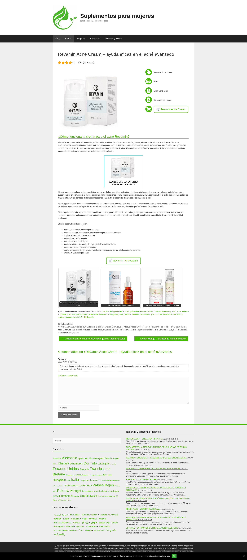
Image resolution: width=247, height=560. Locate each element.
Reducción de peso (90, 491)
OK (174, 556)
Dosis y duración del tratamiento (138, 311)
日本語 (85, 522)
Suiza (93, 495)
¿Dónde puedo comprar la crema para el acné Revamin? (83, 314)
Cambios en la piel (93, 327)
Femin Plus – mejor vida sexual (143, 509)
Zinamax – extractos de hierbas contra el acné (152, 528)
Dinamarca (106, 327)
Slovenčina (91, 526)
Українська (99, 530)
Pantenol (107, 330)
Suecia (176, 330)
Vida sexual (95, 38)
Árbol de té (79, 327)
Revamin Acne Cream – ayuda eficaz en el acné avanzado (156, 458)
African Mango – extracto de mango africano (163, 338)
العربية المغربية (61, 515)
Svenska (73, 530)
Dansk (94, 515)
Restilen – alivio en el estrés (142, 479)
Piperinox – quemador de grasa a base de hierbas (153, 468)
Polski (115, 522)
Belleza (68, 38)
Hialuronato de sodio (159, 327)
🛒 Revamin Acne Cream (171, 109)
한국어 (94, 522)
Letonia (102, 480)
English (57, 519)
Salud (57, 38)
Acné (63, 327)
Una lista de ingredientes (112, 311)
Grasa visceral (70, 475)
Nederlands (104, 522)
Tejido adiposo (103, 496)
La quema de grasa (89, 480)
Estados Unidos (136, 327)
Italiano (76, 522)
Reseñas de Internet (140, 314)
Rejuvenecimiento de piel (147, 330)
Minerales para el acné (72, 330)
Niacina (78, 486)
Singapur (75, 496)
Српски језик (60, 530)
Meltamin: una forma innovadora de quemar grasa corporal (94, 338)
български (75, 515)
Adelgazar (81, 38)
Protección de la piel (127, 330)
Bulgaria (116, 459)
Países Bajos (96, 330)
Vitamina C (56, 500)
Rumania (64, 495)
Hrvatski (93, 519)
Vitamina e (64, 500)
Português (59, 526)
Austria (108, 458)
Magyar (102, 519)
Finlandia (84, 469)
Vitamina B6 (113, 496)
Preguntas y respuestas (119, 314)
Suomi (66, 519)
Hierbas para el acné (177, 327)
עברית (84, 519)
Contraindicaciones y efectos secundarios (171, 311)
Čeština (85, 515)
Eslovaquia (103, 463)
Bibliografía (89, 317)
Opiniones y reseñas (113, 38)
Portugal (75, 491)
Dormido (115, 327)
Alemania (70, 327)
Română (70, 526)
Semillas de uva (165, 330)
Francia (147, 327)
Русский (80, 526)
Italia (60, 330)
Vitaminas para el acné (69, 332)
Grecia (78, 475)
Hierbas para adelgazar (95, 475)
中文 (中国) (59, 534)
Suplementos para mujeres (117, 16)
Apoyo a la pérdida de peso (91, 458)
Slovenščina (104, 526)
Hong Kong (107, 475)
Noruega (86, 330)
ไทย (81, 530)
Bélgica (55, 464)
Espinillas (124, 327)
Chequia (63, 463)
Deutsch (103, 515)
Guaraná (84, 475)
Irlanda (67, 480)
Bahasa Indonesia (62, 522)
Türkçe (88, 530)
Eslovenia (112, 464)
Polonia (115, 330)
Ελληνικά (113, 515)
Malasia (108, 480)
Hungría (58, 480)
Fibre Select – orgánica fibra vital (145, 439)
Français (75, 519)
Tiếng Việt (111, 530)
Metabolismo (69, 486)
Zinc (69, 500)
